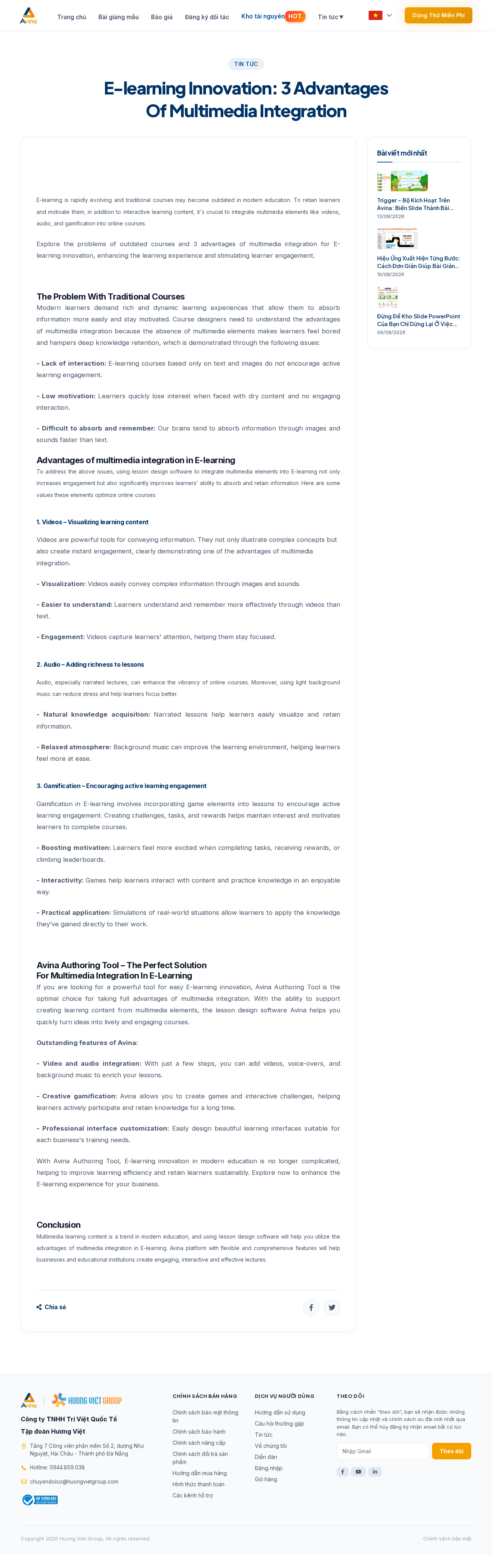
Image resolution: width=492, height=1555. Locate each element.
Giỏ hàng (266, 1479)
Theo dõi (452, 1451)
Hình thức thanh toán (198, 1484)
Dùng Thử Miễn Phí (438, 15)
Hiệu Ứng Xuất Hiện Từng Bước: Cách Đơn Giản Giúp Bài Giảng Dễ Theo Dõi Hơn (418, 262)
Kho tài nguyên (271, 16)
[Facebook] (343, 1472)
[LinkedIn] (375, 1472)
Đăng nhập (269, 1468)
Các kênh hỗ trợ (193, 1495)
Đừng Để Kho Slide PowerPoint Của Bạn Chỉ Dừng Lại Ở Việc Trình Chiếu (418, 320)
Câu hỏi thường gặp (279, 1423)
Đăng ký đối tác (207, 17)
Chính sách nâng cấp (199, 1442)
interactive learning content (158, 212)
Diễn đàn (266, 1457)
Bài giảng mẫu (118, 17)
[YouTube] (358, 1472)
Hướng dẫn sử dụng (280, 1412)
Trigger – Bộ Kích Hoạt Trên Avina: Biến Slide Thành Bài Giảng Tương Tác (413, 204)
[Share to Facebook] (311, 1308)
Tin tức (331, 17)
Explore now (271, 1172)
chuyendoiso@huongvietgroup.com (74, 1482)
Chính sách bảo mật (447, 1538)
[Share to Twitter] (332, 1308)
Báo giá (162, 17)
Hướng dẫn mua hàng (200, 1473)
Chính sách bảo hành (199, 1431)
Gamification (55, 804)
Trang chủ (71, 17)
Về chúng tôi (271, 1445)
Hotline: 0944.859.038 (57, 1467)
